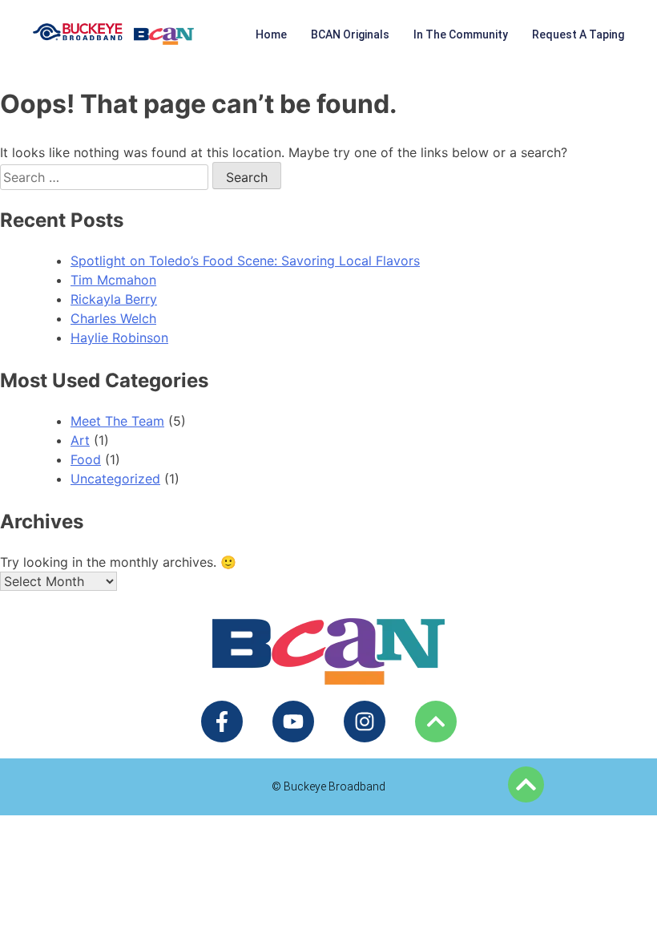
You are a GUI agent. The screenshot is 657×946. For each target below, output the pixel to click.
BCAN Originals (350, 34)
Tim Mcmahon (113, 280)
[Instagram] (364, 721)
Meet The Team (117, 421)
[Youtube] (293, 721)
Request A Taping (578, 34)
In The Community (460, 34)
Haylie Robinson (119, 337)
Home (271, 34)
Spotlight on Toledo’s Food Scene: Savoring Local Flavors (245, 261)
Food (86, 459)
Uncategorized (115, 479)
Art (80, 440)
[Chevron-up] (436, 721)
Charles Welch (113, 318)
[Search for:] (106, 177)
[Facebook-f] (222, 721)
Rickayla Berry (114, 299)
